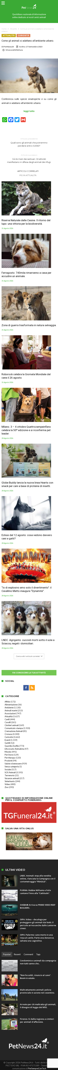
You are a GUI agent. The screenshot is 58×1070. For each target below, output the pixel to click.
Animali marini (11, 710)
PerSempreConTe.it (37, 1068)
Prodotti (8, 760)
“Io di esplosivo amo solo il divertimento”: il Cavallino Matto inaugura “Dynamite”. (27, 589)
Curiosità (23, 35)
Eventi (7, 740)
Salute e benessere (13, 763)
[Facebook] (26, 688)
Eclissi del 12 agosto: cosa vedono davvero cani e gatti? (27, 537)
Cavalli (8, 722)
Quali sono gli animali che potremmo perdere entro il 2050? (29, 142)
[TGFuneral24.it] (29, 803)
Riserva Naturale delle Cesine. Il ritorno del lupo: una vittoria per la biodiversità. (26, 222)
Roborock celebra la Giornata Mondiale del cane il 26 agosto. (26, 376)
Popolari (7, 954)
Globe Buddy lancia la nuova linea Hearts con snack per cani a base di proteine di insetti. (27, 484)
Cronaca (8, 734)
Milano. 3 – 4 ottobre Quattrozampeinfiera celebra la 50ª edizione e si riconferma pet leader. (26, 430)
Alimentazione (11, 704)
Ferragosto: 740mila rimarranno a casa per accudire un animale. (26, 274)
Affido (7, 701)
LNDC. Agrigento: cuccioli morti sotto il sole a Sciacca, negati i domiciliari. (28, 641)
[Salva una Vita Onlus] (29, 834)
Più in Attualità (27, 175)
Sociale (8, 769)
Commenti (28, 954)
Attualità (13, 29)
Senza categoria (12, 766)
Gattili (7, 743)
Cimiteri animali (12, 725)
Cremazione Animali (14, 731)
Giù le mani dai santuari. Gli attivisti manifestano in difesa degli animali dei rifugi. (29, 158)
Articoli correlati (28, 171)
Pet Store (9, 754)
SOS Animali (10, 772)
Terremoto (10, 775)
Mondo (8, 752)
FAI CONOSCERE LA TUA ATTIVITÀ (29, 672)
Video (7, 784)
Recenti (17, 954)
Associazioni (10, 713)
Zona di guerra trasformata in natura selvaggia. (29, 325)
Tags (38, 954)
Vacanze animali (12, 778)
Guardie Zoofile (12, 746)
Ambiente (9, 707)
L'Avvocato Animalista (14, 749)
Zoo (6, 787)
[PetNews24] (29, 3)
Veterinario (10, 781)
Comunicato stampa (14, 728)
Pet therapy (10, 757)
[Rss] (32, 688)
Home (4, 29)
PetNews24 (9, 46)
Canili (7, 719)
